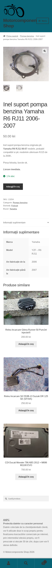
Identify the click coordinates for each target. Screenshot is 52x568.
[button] (44, 51)
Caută (26, 563)
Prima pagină (12, 36)
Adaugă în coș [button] (26, 344)
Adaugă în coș (13, 186)
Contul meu (8, 563)
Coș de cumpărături (40, 561)
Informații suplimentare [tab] (14, 222)
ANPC (6, 520)
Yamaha (13, 209)
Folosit (14, 206)
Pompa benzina (27, 36)
